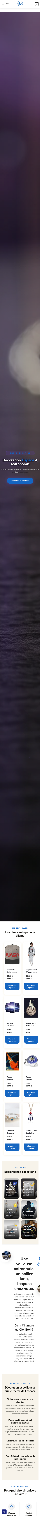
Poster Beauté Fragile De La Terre (31, 1078)
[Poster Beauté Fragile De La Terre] (31, 1061)
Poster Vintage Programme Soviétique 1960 (12, 1078)
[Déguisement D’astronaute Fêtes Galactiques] (31, 954)
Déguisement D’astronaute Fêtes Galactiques (31, 971)
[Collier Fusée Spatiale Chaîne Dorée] (31, 1115)
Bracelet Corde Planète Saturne (10, 1132)
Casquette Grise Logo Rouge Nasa (12, 971)
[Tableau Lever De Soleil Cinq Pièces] (12, 1007)
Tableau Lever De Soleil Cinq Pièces (11, 1024)
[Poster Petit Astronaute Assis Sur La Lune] (31, 1007)
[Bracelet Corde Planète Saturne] (12, 1115)
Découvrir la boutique (20, 480)
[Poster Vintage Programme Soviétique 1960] (12, 1061)
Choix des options (12, 986)
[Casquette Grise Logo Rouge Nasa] (12, 954)
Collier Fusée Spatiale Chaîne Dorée (31, 1132)
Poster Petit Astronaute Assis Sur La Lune (31, 1024)
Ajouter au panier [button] (12, 1147)
